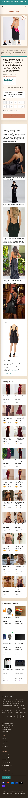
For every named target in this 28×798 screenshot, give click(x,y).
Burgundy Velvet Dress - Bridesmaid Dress (7, 396)
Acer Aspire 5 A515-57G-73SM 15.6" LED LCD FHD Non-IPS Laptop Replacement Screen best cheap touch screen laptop (19, 644)
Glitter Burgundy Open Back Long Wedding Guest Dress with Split (20, 482)
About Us (4, 738)
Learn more (6, 89)
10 (15, 102)
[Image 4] (19, 42)
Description (5, 127)
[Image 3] (14, 42)
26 (23, 106)
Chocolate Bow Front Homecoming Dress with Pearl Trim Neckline (7, 524)
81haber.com (14, 11)
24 (19, 106)
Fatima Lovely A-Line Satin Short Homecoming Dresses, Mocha (19, 503)
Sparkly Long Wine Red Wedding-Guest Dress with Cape (7, 418)
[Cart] (25, 7)
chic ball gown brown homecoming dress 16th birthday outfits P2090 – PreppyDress (19, 567)
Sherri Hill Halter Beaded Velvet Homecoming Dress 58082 (7, 588)
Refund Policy (5, 754)
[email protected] (15, 370)
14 (22, 102)
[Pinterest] (22, 716)
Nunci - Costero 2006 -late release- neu (8, 670)
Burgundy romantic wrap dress (7, 460)
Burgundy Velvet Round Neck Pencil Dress (7, 439)
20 (11, 106)
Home (2, 50)
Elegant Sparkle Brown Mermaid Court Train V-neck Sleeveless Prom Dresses (8, 567)
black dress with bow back (12, 50)
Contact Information (7, 765)
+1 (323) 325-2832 (6, 727)
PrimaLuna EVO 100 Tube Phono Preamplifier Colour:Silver (19, 670)
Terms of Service (6, 759)
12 (19, 102)
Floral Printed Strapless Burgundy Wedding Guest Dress (8, 482)
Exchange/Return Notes (9, 360)
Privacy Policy (5, 757)
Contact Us (5, 741)
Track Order (5, 746)
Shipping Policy (6, 762)
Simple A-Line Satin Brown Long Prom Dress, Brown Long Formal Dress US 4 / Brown (7, 503)
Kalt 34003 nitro (18, 617)
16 (4, 106)
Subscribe (6, 777)
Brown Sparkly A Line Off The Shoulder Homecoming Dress (19, 524)
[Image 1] (5, 42)
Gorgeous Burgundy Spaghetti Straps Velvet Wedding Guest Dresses (20, 460)
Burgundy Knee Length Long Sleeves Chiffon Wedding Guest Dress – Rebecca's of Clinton (20, 418)
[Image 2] (9, 42)
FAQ (3, 744)
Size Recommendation (15, 110)
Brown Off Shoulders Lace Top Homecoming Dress (19, 588)
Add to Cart (14, 116)
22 (15, 106)
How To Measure (6, 112)
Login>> (7, 628)
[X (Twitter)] (19, 716)
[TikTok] (15, 716)
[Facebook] (3, 716)
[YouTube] (11, 716)
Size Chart (6, 110)
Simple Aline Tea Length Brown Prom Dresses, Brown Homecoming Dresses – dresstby (7, 546)
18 (8, 106)
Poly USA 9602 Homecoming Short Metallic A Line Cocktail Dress (19, 546)
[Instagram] (7, 716)
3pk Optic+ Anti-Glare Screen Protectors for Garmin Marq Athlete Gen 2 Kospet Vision (7, 618)
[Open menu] (2, 7)
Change (22, 92)
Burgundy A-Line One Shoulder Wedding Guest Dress (19, 396)
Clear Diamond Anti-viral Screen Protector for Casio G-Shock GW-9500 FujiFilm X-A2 (8, 644)
